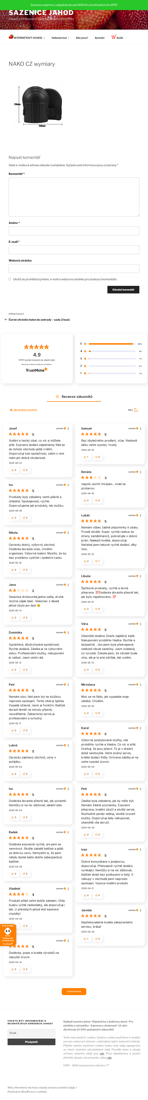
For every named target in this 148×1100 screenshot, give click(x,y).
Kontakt (100, 37)
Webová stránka (20, 260)
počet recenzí (37, 360)
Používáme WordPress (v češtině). (27, 1091)
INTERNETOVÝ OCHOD (28, 37)
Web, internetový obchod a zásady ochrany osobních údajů (41, 1087)
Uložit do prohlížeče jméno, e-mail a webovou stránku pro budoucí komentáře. (65, 279)
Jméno (14, 223)
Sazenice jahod (41, 13)
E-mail (14, 242)
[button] (57, 397)
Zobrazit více (74, 991)
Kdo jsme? (82, 37)
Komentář (17, 174)
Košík (120, 37)
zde (102, 1053)
